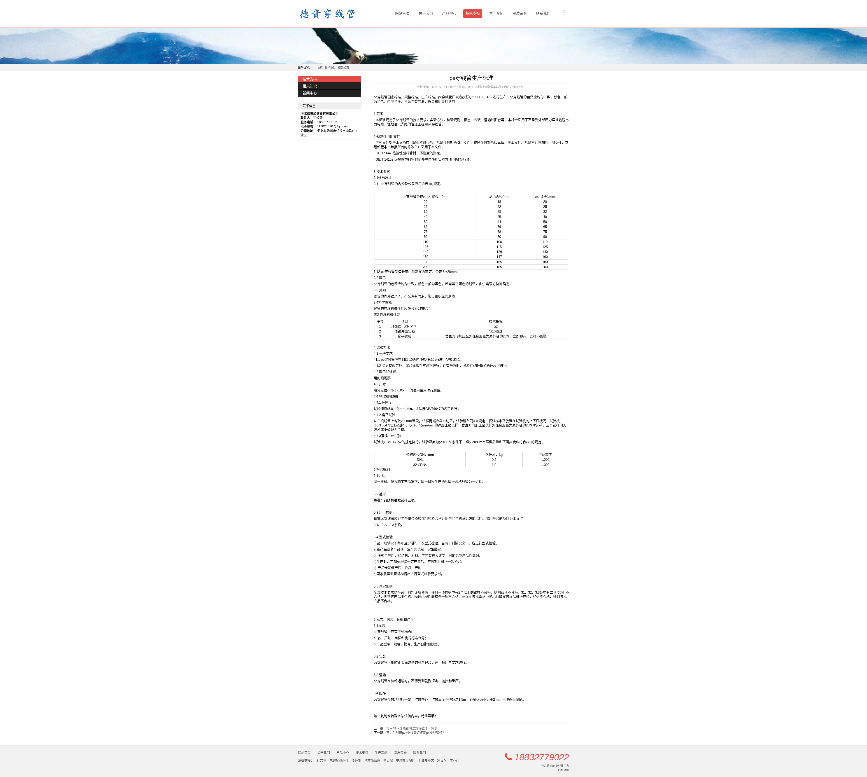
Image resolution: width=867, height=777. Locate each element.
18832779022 (541, 757)
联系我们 (543, 13)
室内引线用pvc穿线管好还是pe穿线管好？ (415, 733)
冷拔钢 (442, 760)
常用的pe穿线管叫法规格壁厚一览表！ (413, 728)
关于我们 (426, 13)
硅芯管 (321, 760)
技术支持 (473, 13)
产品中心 (449, 13)
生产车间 (496, 13)
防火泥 (388, 760)
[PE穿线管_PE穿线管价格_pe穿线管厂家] (316, 14)
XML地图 (563, 770)
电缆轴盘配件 (339, 760)
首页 (320, 67)
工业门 (454, 760)
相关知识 (343, 67)
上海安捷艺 (426, 760)
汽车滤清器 (372, 760)
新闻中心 (310, 93)
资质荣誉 (520, 13)
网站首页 (402, 13)
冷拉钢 (356, 760)
